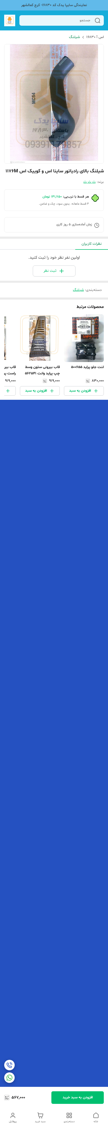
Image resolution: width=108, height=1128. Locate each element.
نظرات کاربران (92, 243)
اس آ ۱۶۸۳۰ (95, 37)
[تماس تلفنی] (9, 1065)
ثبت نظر (50, 270)
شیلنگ (74, 37)
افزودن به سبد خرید (78, 1097)
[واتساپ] (9, 1077)
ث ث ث (89, 181)
